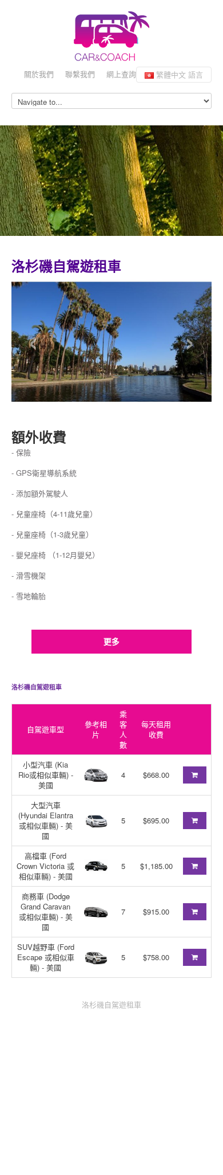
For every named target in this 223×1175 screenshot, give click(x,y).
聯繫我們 (80, 73)
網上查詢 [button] (121, 73)
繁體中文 (178, 74)
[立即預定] (194, 775)
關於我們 (39, 73)
